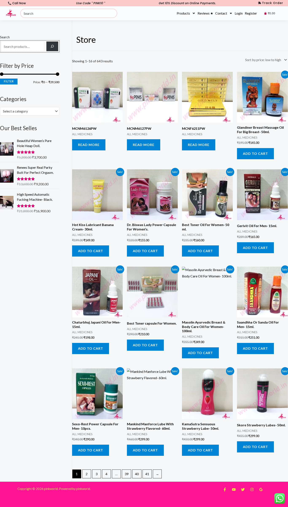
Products (183, 13)
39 (126, 474)
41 (147, 474)
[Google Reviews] (261, 489)
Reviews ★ (205, 13)
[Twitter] (243, 489)
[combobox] (68, 13)
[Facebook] (225, 489)
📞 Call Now (17, 3)
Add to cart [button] (255, 153)
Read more (89, 145)
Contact (221, 13)
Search (5, 37)
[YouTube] (234, 489)
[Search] (52, 46)
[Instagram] (252, 489)
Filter (9, 81)
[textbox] (27, 111)
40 (137, 474)
